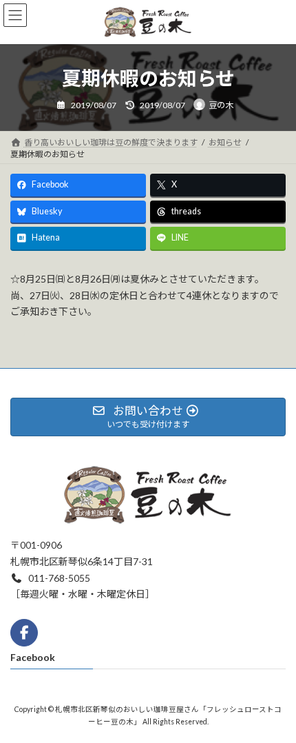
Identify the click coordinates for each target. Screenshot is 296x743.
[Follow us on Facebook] (24, 633)
